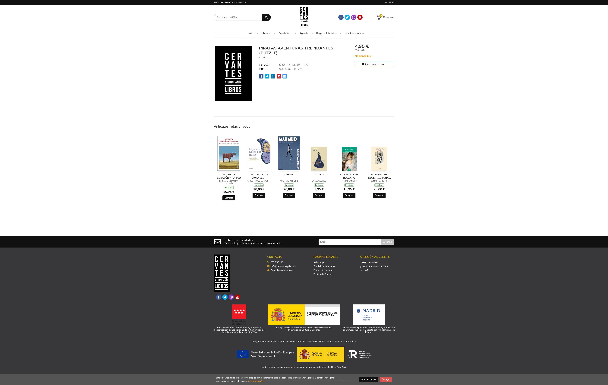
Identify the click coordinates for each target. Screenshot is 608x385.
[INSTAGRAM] (353, 17)
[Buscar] (266, 17)
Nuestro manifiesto (223, 2)
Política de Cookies (323, 274)
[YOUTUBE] (360, 17)
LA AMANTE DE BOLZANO (349, 176)
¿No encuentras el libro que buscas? (374, 268)
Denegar (386, 379)
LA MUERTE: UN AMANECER (259, 176)
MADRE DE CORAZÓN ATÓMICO (229, 176)
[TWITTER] (347, 17)
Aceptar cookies (368, 379)
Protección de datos (324, 270)
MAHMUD (288, 174)
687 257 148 (277, 262)
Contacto (241, 2)
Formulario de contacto (282, 270)
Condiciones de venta (324, 266)
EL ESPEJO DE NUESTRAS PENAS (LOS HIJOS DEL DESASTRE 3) (379, 176)
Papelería (284, 33)
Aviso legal (319, 262)
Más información (255, 381)
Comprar (229, 197)
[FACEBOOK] (341, 17)
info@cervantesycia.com (283, 266)
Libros (265, 33)
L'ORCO (319, 174)
